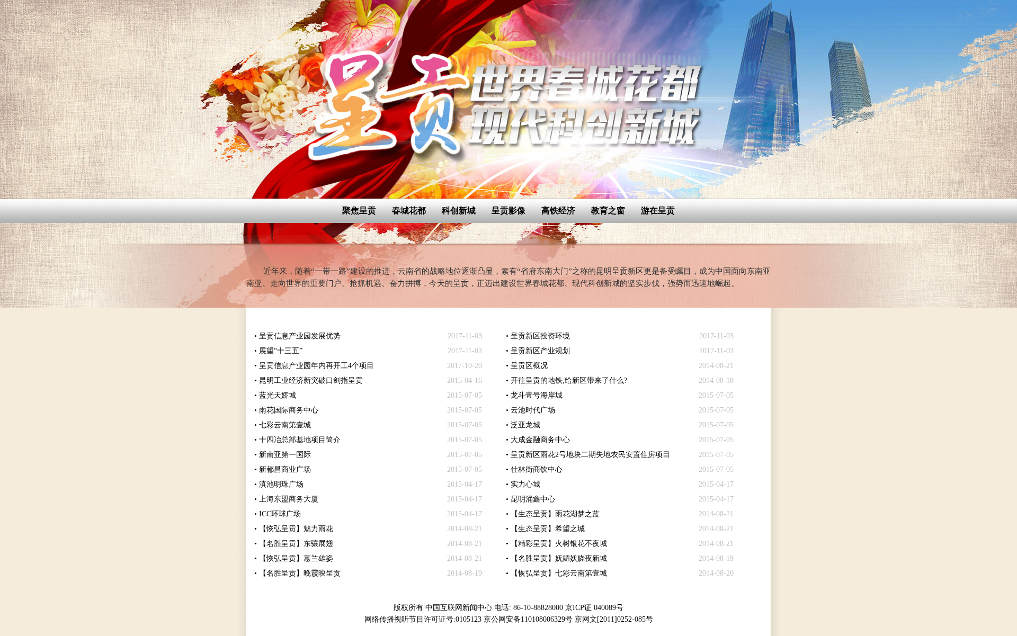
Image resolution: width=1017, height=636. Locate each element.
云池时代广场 (533, 410)
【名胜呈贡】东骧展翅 (296, 544)
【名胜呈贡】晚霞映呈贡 (300, 573)
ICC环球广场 (280, 514)
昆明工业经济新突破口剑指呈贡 (311, 380)
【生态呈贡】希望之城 (548, 529)
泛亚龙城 (525, 425)
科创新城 (459, 210)
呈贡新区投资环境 (540, 336)
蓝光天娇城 (277, 395)
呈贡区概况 (529, 366)
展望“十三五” (280, 351)
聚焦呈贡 (359, 210)
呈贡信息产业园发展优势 (300, 336)
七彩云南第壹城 (285, 425)
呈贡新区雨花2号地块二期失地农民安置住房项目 (590, 455)
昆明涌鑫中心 (533, 499)
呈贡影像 (508, 210)
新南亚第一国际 (285, 455)
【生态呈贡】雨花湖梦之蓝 (555, 514)
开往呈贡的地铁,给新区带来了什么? (569, 380)
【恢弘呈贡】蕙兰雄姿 (296, 558)
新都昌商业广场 (285, 469)
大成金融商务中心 (540, 440)
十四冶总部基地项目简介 (300, 440)
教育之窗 (608, 210)
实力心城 (525, 484)
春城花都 (409, 210)
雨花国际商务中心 (288, 410)
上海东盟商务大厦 (288, 499)
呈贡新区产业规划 (540, 351)
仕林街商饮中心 (537, 469)
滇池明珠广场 (281, 484)
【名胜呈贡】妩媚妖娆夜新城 (559, 558)
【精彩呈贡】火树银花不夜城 (559, 544)
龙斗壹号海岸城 (537, 395)
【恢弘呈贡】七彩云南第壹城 (559, 573)
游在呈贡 (658, 210)
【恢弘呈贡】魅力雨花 (296, 529)
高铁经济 (558, 210)
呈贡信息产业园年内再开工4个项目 (316, 366)
